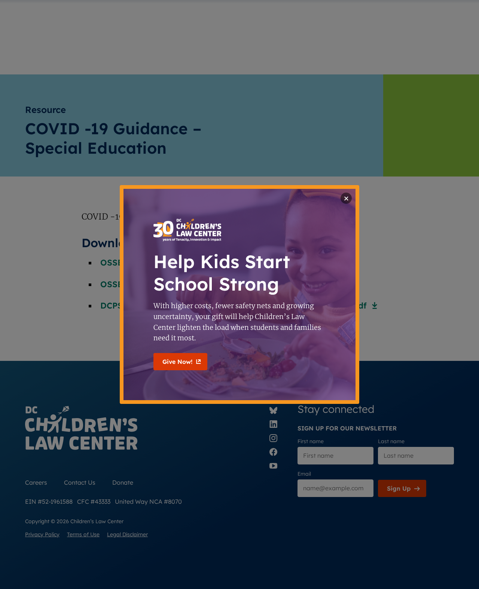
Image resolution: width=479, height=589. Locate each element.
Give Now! (177, 361)
